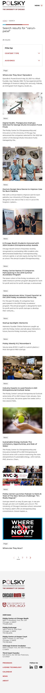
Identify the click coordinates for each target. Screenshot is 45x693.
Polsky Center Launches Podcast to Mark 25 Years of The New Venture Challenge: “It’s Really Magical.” (22, 496)
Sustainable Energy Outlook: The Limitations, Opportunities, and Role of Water (20, 444)
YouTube (40, 667)
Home (5, 21)
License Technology (12, 667)
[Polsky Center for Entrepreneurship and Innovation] (17, 5)
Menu (37, 6)
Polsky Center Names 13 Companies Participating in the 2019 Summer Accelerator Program (18, 273)
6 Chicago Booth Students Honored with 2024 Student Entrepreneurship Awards (21, 244)
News (5, 676)
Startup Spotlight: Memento (15, 323)
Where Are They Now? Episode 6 (17, 75)
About (6, 681)
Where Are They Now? (13, 548)
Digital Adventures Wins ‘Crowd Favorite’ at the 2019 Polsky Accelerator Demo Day (22, 296)
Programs (7, 663)
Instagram (36, 667)
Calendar (7, 672)
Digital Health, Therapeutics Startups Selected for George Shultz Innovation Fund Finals (22, 125)
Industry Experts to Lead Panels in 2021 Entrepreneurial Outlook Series (20, 389)
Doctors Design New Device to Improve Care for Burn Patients (22, 190)
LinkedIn (31, 667)
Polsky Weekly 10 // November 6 (17, 343)
